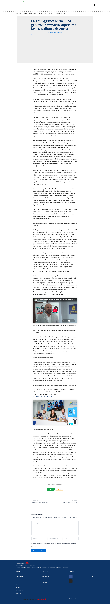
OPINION (25, 13)
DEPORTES (45, 13)
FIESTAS (50, 13)
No (60, 489)
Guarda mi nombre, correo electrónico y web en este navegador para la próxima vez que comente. (54, 543)
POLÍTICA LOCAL (18, 13)
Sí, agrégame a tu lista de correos (39, 546)
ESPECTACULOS (56, 13)
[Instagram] (71, 581)
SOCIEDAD (40, 13)
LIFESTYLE (63, 13)
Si (51, 489)
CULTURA (34, 13)
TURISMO (30, 13)
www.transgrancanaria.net (44, 396)
